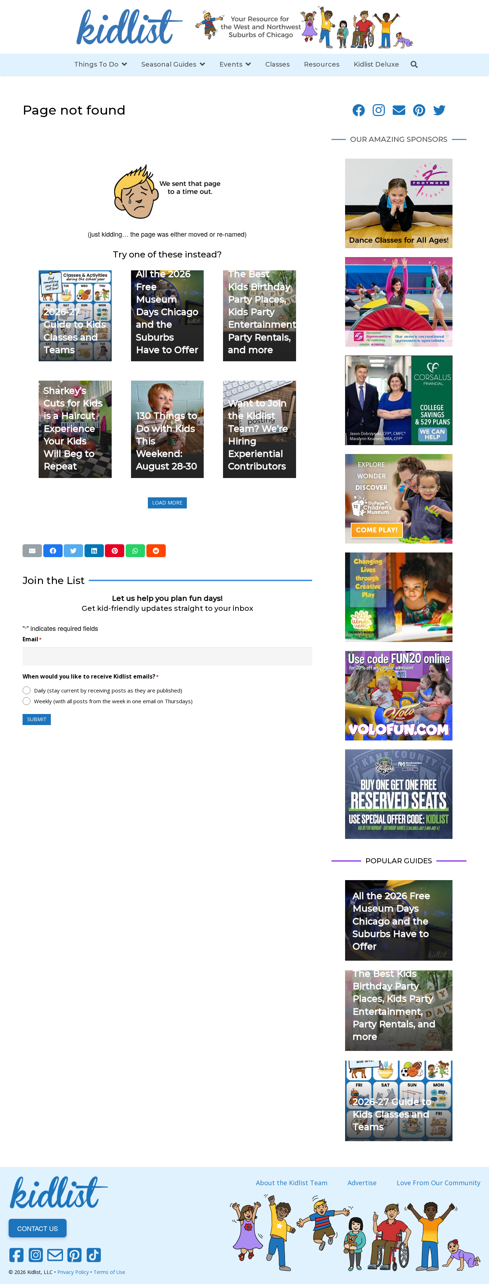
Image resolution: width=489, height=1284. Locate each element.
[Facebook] (358, 110)
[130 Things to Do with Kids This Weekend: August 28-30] (167, 385)
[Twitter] (439, 110)
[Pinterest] (419, 110)
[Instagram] (378, 110)
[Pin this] (114, 550)
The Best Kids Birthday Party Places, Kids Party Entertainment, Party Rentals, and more (263, 312)
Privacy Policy (73, 1272)
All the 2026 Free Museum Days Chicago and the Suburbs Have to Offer (167, 312)
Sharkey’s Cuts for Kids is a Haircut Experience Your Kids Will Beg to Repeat (73, 428)
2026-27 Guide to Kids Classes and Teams (392, 1114)
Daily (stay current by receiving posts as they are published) (108, 690)
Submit (37, 719)
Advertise (362, 1182)
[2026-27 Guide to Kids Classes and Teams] (75, 275)
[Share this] (53, 550)
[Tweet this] (73, 550)
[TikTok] (94, 1255)
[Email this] (32, 550)
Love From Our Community (438, 1182)
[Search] (414, 64)
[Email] (398, 110)
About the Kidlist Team (292, 1182)
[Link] (130, 27)
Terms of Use (109, 1272)
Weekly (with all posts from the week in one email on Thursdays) (113, 701)
